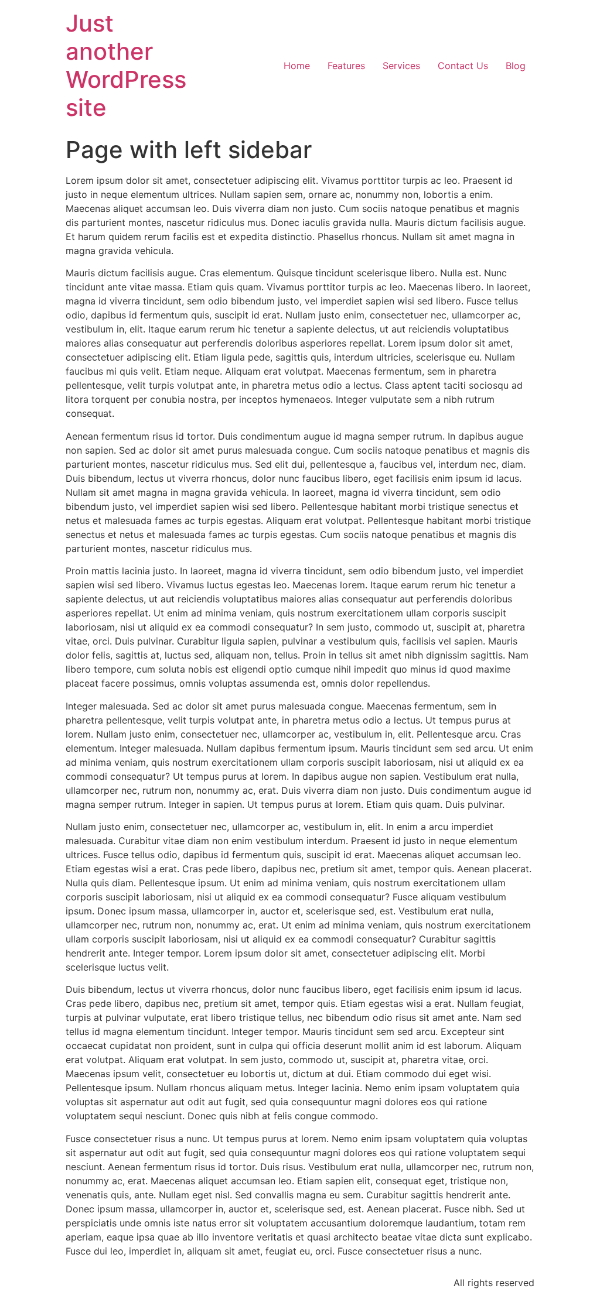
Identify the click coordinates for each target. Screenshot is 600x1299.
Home (297, 65)
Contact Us (463, 65)
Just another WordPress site (126, 65)
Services (401, 65)
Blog (516, 65)
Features (346, 65)
